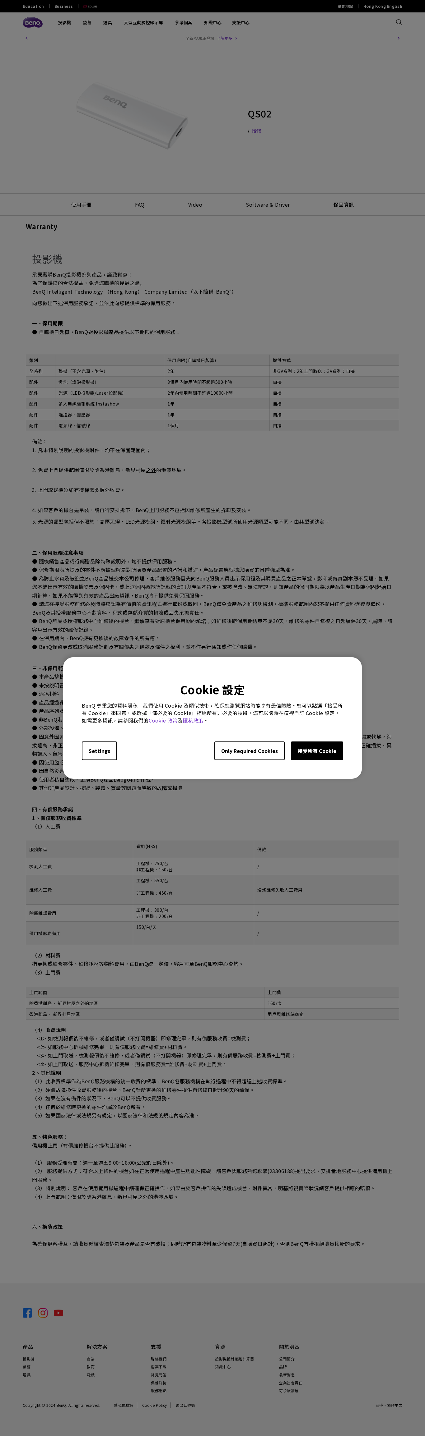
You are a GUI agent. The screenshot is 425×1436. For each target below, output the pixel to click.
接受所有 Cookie (317, 751)
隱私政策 (193, 720)
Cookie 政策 (163, 720)
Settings (99, 751)
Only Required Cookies (249, 751)
